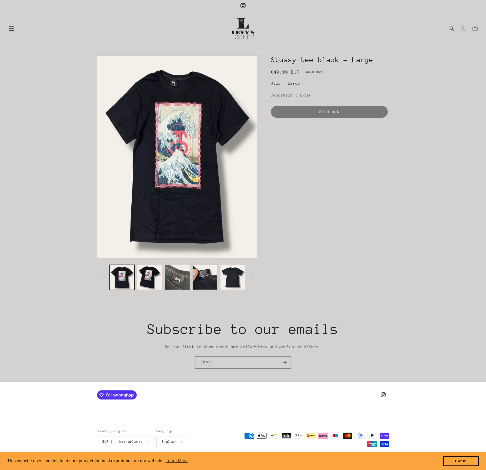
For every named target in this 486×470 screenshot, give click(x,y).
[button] (11, 28)
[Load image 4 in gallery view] (204, 277)
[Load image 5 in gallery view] (232, 277)
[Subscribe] (285, 362)
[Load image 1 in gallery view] (121, 277)
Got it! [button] (461, 461)
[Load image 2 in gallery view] (149, 277)
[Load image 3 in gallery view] (177, 277)
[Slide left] (102, 277)
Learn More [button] (177, 461)
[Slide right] (252, 277)
